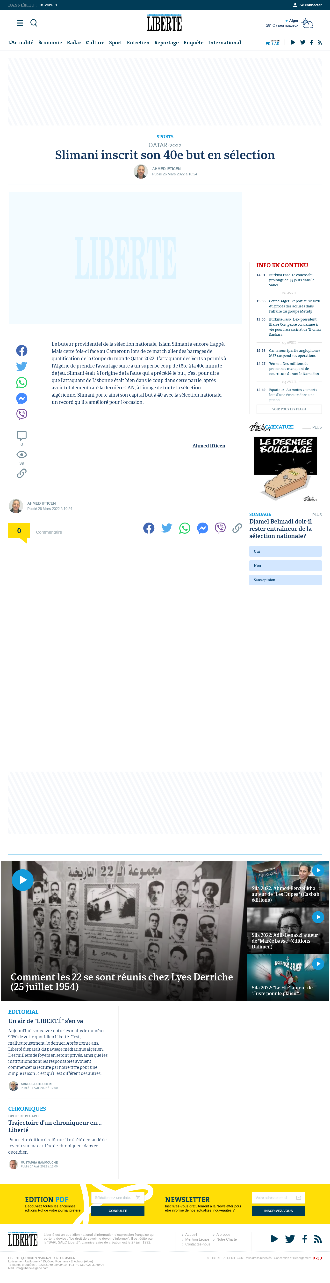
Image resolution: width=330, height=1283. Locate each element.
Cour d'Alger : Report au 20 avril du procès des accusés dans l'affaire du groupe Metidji (294, 306)
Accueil (191, 1234)
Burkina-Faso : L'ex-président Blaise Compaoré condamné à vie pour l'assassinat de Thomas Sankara (295, 327)
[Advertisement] (165, 91)
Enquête (193, 43)
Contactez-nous (197, 1244)
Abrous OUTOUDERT (37, 1084)
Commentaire (49, 532)
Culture (95, 43)
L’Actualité (20, 43)
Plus (317, 427)
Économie (50, 43)
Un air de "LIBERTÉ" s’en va (45, 1021)
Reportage (166, 43)
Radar (74, 43)
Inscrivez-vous (278, 1211)
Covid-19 (50, 5)
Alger (282, 22)
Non (257, 565)
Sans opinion (264, 579)
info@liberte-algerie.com (32, 1268)
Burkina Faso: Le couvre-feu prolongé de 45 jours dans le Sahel (292, 280)
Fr (268, 44)
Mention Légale (197, 1239)
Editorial (23, 1012)
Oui (257, 551)
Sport (115, 43)
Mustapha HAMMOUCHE (39, 1162)
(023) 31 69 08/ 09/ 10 (52, 1265)
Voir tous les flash (289, 409)
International (224, 43)
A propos (223, 1234)
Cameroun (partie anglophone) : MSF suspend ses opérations (295, 353)
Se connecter (311, 5)
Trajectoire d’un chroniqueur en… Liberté (55, 1126)
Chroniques (27, 1108)
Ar (277, 44)
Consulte (118, 1211)
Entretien (138, 43)
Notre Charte (226, 1239)
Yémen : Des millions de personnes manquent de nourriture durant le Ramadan (294, 368)
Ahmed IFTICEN (166, 169)
